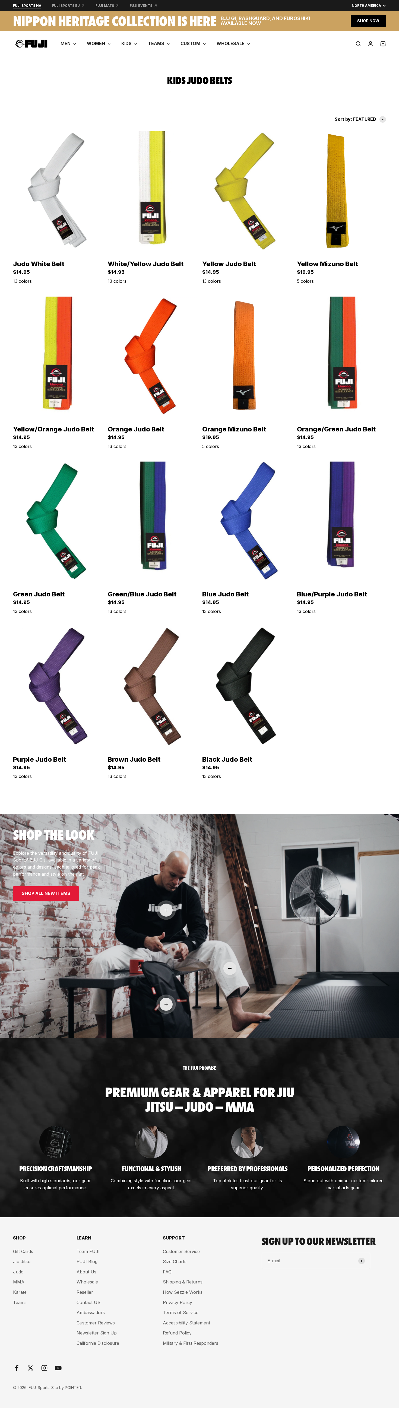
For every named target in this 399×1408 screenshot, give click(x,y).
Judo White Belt (38, 264)
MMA (18, 1282)
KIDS (126, 43)
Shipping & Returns (182, 1282)
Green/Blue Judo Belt (142, 594)
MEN (66, 43)
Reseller (85, 1292)
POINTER (73, 1387)
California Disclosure (98, 1343)
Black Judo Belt (227, 759)
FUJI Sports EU (66, 6)
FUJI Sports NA (27, 6)
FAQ (167, 1271)
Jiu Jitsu (21, 1261)
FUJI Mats (105, 6)
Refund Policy (177, 1333)
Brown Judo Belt (134, 759)
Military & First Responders (190, 1343)
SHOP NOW (368, 20)
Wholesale (87, 1282)
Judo (18, 1271)
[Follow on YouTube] (58, 1368)
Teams (20, 1302)
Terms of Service (180, 1312)
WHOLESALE (231, 43)
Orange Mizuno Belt (234, 429)
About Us (86, 1271)
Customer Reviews (96, 1323)
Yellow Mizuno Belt (327, 264)
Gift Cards (23, 1251)
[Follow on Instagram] (44, 1368)
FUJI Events (141, 6)
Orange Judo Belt (136, 429)
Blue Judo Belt (225, 594)
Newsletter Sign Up (97, 1333)
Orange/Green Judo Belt (336, 429)
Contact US (88, 1302)
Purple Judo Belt (39, 759)
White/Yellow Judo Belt (145, 264)
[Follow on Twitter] (30, 1368)
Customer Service (181, 1251)
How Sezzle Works (182, 1292)
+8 (86, 284)
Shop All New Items (46, 893)
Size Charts (174, 1261)
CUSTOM (190, 43)
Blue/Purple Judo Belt (332, 594)
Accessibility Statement (186, 1323)
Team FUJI (88, 1251)
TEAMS (156, 43)
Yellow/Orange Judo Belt (53, 429)
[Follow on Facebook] (16, 1368)
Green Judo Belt (39, 594)
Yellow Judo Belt (229, 264)
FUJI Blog (87, 1261)
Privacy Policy (177, 1302)
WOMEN (96, 43)
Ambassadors (91, 1312)
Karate (20, 1292)
